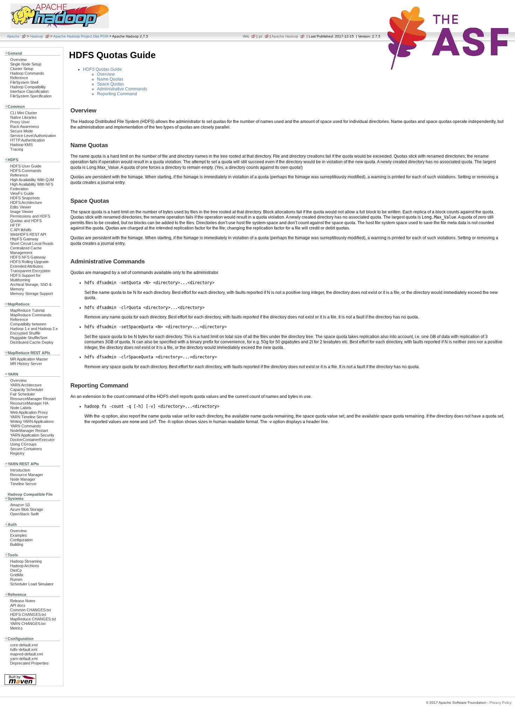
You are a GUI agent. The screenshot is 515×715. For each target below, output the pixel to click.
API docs (18, 605)
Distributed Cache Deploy (32, 342)
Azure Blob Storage (26, 509)
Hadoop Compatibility (28, 87)
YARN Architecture (26, 385)
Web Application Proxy (29, 412)
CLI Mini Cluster (23, 113)
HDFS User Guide (25, 166)
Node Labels (21, 408)
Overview (18, 59)
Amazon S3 (20, 505)
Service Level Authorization (33, 135)
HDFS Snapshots (25, 198)
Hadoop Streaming (26, 561)
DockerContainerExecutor (32, 440)
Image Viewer (21, 211)
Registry (17, 453)
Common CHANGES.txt (30, 610)
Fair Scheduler (22, 394)
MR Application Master (29, 359)
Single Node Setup (25, 64)
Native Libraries (23, 117)
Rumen (16, 579)
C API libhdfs (21, 230)
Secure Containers (26, 449)
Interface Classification (29, 91)
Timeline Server (23, 484)
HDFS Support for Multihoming (25, 277)
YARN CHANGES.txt (28, 623)
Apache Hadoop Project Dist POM (80, 36)
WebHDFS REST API (28, 234)
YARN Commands (25, 426)
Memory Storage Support (31, 293)
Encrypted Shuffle (25, 333)
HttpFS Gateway (24, 239)
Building (16, 544)
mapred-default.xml (26, 654)
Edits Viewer (20, 207)
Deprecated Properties (29, 663)
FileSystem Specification (31, 96)
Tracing (16, 149)
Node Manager (22, 479)
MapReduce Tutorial (27, 310)
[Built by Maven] (20, 684)
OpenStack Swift (24, 514)
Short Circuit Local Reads (32, 243)
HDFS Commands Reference (25, 173)
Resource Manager (26, 475)
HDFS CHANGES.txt (28, 614)
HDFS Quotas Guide (102, 69)
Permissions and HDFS (30, 216)
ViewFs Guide (22, 193)
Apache (13, 36)
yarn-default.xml (23, 658)
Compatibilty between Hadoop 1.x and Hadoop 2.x (34, 326)
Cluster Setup (21, 69)
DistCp (16, 570)
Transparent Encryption (30, 271)
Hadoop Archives (24, 566)
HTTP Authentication (27, 140)
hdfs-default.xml (23, 649)
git (260, 36)
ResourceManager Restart (33, 399)
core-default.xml (23, 645)
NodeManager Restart (29, 430)
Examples (18, 535)
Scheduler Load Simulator (32, 584)
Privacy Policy (500, 702)
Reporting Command (117, 93)
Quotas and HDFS (26, 221)
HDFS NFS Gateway (28, 257)
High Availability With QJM (32, 180)
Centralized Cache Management (26, 250)
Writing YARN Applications (32, 421)
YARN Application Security (32, 435)
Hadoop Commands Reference (27, 75)
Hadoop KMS (21, 145)
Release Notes (22, 601)
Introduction (20, 470)
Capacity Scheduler (26, 389)
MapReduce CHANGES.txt (33, 619)
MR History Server (26, 364)
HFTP (15, 225)
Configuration (21, 540)
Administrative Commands (122, 89)
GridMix (16, 575)
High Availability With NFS (31, 184)
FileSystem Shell (24, 82)
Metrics (16, 628)
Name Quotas (110, 79)
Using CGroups (23, 444)
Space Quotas (110, 84)
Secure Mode (21, 131)
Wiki (246, 36)
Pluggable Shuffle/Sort (28, 338)
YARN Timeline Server (29, 417)
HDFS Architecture (26, 202)
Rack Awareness (24, 126)
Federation (19, 189)
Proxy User (20, 122)
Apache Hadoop (285, 36)
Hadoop (36, 36)
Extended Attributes (26, 266)
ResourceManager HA (29, 403)
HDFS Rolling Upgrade (29, 262)
